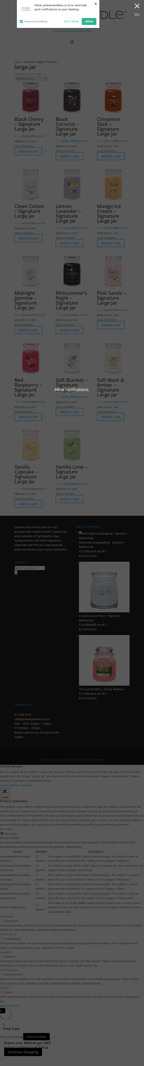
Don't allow (71, 21)
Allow (89, 21)
